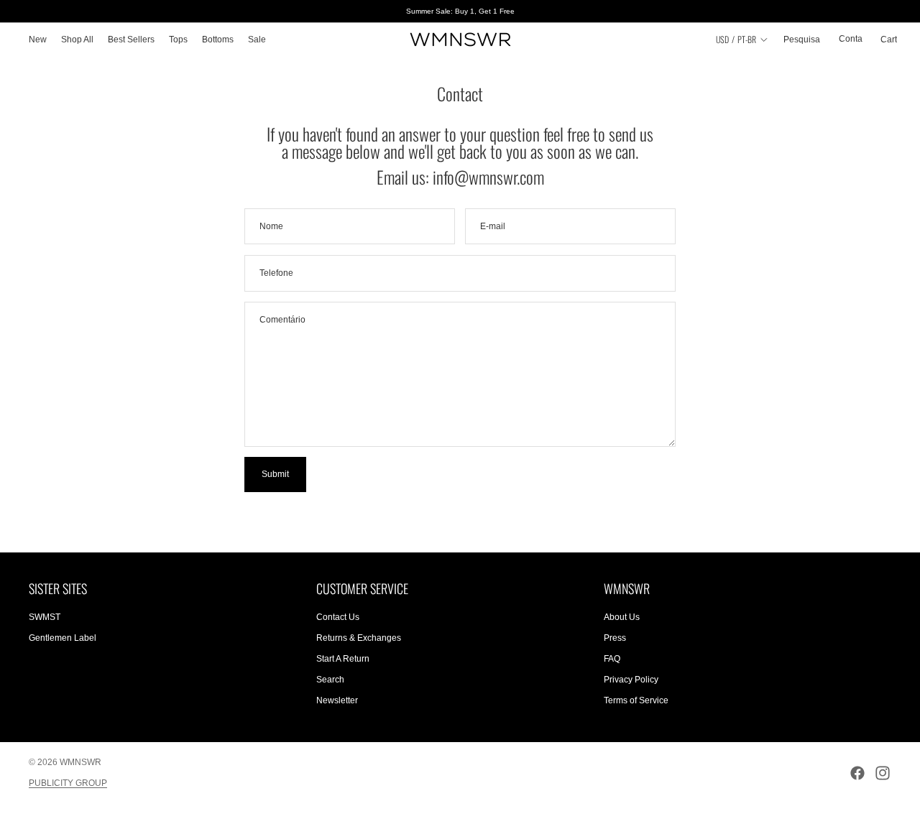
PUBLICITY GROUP (68, 783)
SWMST (44, 618)
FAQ (612, 659)
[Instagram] (882, 773)
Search (330, 680)
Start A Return (342, 659)
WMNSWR (80, 762)
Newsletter (337, 700)
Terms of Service (636, 700)
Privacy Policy (631, 680)
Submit (275, 474)
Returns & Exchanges (358, 638)
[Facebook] (857, 773)
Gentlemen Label (62, 638)
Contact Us (337, 618)
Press (615, 638)
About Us (622, 618)
